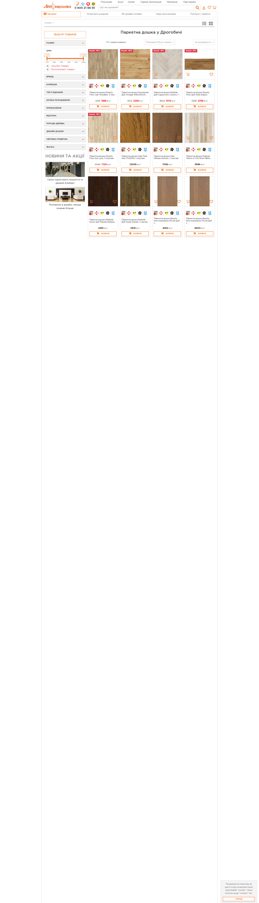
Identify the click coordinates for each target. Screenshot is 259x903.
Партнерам (189, 2)
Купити (105, 106)
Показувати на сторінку (158, 42)
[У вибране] (114, 74)
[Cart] (91, 74)
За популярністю (203, 42)
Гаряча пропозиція (150, 2)
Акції (120, 2)
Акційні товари (60, 66)
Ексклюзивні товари (62, 70)
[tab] (77, 4)
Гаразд (238, 899)
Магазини (172, 2)
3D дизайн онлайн (132, 14)
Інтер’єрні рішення (97, 14)
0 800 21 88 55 (85, 8)
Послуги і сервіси (200, 14)
